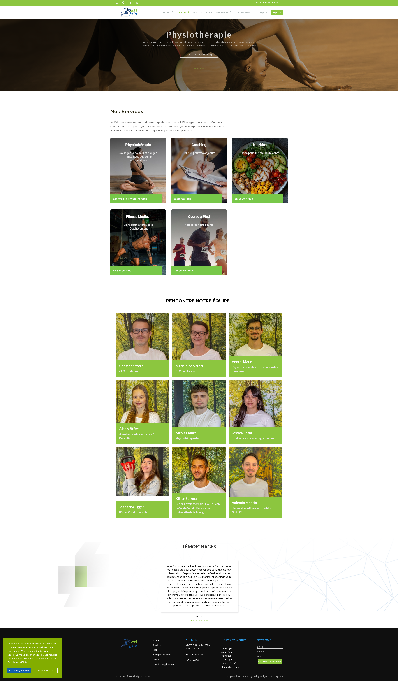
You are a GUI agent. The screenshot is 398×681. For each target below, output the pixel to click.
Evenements (222, 12)
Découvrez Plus (184, 270)
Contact (157, 659)
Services (181, 12)
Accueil (166, 12)
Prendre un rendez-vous (266, 3)
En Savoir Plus (244, 198)
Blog (195, 12)
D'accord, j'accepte (18, 670)
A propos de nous (162, 654)
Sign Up (277, 12)
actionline (206, 12)
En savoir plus (45, 670)
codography (259, 676)
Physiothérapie (199, 34)
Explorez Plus (182, 198)
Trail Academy (242, 12)
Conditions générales (164, 664)
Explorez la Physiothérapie (199, 54)
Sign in (263, 12)
